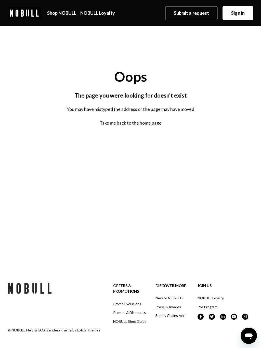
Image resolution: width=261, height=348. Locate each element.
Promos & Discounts (129, 312)
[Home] (24, 13)
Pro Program (207, 307)
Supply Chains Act (170, 315)
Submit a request (191, 13)
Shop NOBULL (61, 13)
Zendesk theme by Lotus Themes (73, 330)
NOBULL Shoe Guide (130, 321)
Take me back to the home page (131, 123)
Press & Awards (168, 307)
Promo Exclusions (127, 304)
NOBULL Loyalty (97, 13)
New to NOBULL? (169, 298)
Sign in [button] (238, 13)
